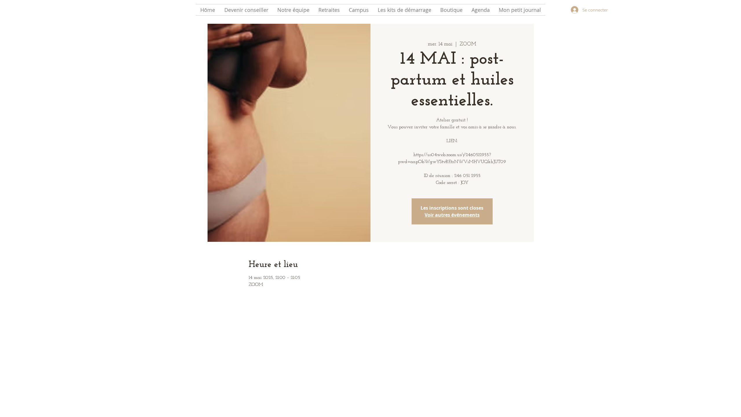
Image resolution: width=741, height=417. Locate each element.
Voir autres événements (452, 215)
